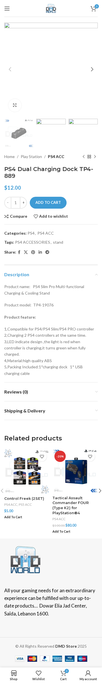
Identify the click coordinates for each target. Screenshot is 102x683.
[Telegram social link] (47, 252)
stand (58, 242)
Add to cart (48, 202)
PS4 (31, 233)
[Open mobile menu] (7, 8)
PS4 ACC (56, 156)
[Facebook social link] (19, 252)
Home (9, 156)
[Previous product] (83, 157)
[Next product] (95, 157)
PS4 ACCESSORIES (32, 242)
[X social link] (25, 252)
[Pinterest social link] (33, 252)
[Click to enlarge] (14, 105)
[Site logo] (51, 7)
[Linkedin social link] (40, 252)
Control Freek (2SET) (24, 498)
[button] (13, 517)
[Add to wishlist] (42, 456)
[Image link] (25, 559)
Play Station (31, 156)
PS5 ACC (25, 504)
